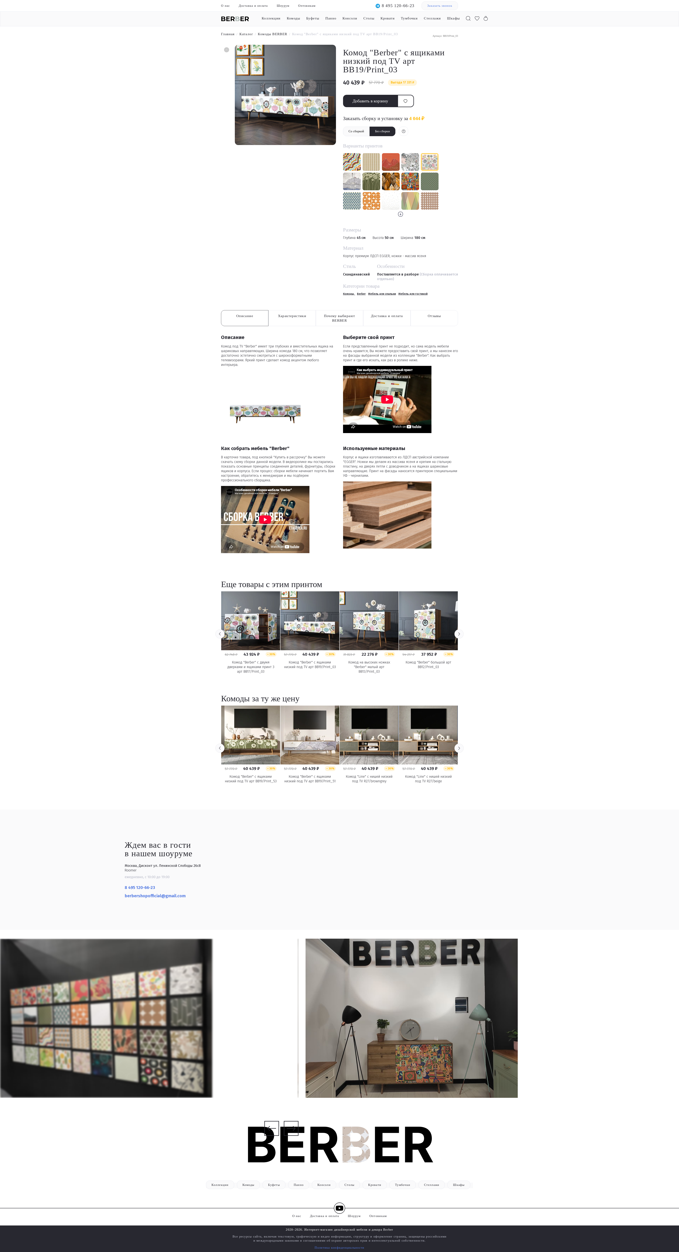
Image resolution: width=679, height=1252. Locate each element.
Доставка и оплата (253, 5)
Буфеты (312, 18)
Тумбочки (409, 18)
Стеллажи (432, 18)
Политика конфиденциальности (339, 1247)
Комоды (293, 18)
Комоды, (349, 293)
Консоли (350, 18)
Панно (330, 18)
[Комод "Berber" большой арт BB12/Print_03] (428, 620)
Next (459, 634)
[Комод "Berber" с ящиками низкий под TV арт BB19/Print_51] (309, 735)
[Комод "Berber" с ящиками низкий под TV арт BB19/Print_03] (309, 620)
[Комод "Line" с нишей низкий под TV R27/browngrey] (369, 735)
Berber (361, 293)
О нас (225, 5)
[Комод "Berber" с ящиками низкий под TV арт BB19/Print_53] (250, 735)
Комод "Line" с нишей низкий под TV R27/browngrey (369, 778)
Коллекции (271, 18)
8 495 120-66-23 (398, 5)
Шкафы (453, 18)
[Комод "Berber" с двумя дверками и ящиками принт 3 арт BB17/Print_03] (250, 620)
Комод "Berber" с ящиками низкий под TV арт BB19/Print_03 (310, 664)
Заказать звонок (439, 5)
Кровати (388, 18)
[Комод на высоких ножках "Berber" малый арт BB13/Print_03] (369, 620)
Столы (368, 18)
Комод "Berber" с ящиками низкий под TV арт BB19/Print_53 (251, 778)
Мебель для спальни (382, 293)
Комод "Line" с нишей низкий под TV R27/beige (428, 778)
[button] (226, 50)
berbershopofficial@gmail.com (156, 895)
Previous (220, 634)
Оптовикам (306, 5)
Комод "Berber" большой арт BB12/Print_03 (428, 664)
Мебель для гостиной (413, 293)
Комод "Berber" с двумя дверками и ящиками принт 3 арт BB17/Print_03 (250, 667)
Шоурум (283, 5)
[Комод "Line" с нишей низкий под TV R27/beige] (428, 735)
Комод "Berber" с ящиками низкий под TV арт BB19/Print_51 (310, 778)
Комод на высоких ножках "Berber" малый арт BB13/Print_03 (369, 667)
